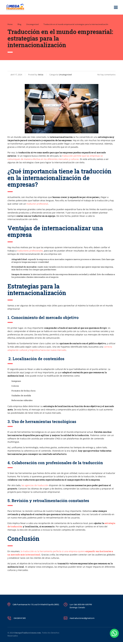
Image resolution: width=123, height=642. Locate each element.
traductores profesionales (30, 250)
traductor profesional (37, 203)
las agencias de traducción (34, 485)
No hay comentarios (106, 74)
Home (10, 24)
